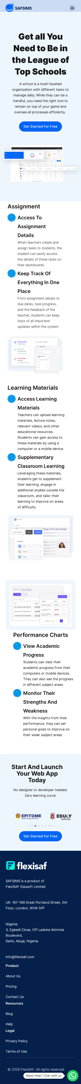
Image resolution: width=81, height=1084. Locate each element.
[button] (72, 8)
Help (9, 1024)
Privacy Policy (17, 1041)
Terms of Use (16, 1051)
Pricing (11, 986)
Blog (9, 1014)
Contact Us (15, 997)
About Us (13, 976)
